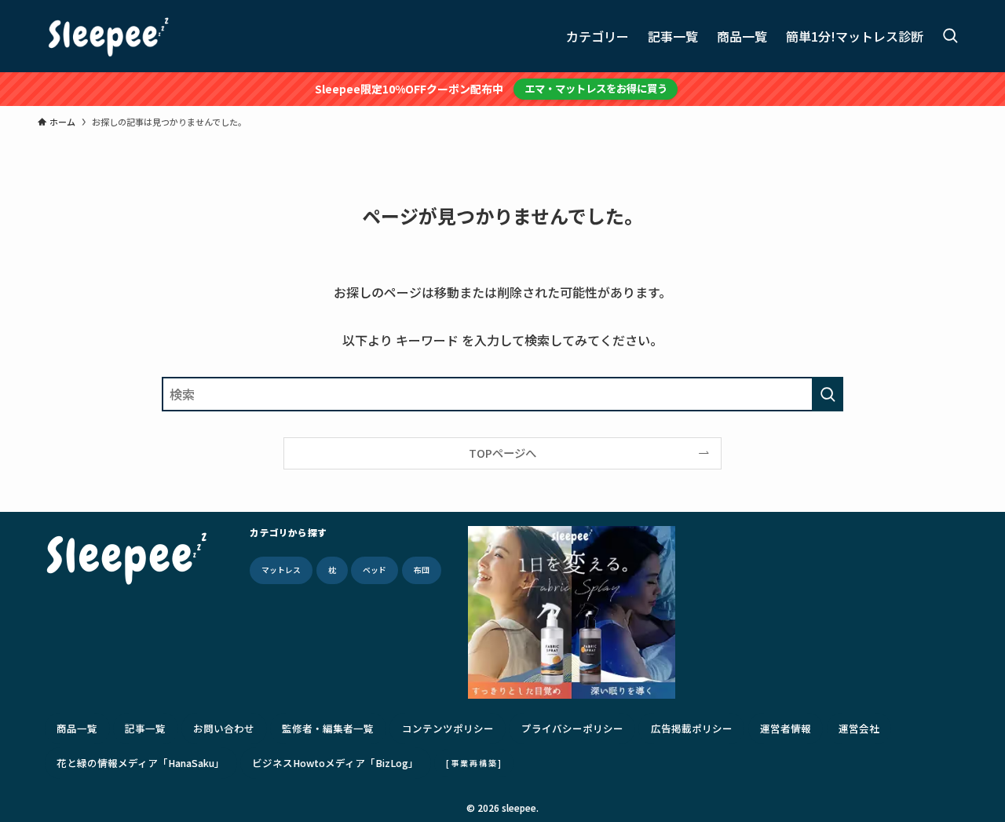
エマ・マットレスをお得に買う (595, 88)
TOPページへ (502, 452)
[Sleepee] (108, 36)
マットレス (281, 569)
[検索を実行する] (827, 394)
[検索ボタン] (950, 36)
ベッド (374, 569)
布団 (421, 569)
